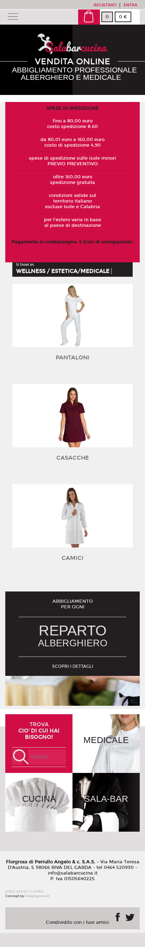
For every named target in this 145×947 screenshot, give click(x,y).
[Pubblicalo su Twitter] (129, 916)
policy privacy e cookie (24, 891)
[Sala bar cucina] (72, 51)
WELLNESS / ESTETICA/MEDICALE (62, 271)
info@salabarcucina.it (72, 873)
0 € (123, 17)
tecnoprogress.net (37, 896)
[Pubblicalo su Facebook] (117, 917)
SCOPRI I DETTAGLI (72, 666)
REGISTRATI (105, 5)
